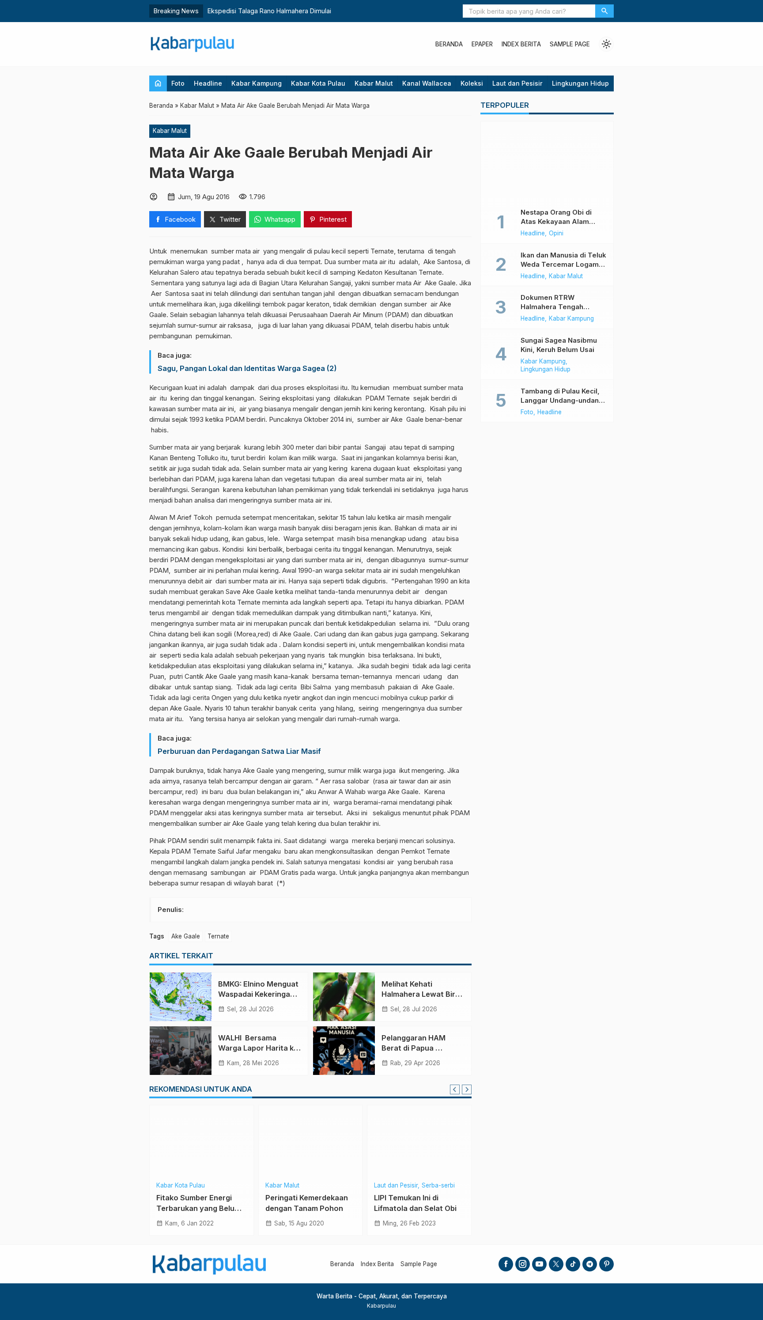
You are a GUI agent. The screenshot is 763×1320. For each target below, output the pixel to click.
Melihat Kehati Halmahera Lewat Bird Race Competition (421, 994)
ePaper (482, 44)
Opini (556, 234)
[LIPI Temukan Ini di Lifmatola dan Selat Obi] (419, 1140)
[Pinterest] (606, 1264)
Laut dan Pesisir (517, 83)
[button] (604, 11)
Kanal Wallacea (426, 83)
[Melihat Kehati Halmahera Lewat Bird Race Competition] (344, 996)
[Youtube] (539, 1264)
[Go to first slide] (467, 1089)
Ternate (218, 936)
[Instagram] (522, 1264)
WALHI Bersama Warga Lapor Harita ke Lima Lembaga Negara (258, 1048)
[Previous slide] (455, 1089)
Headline (208, 83)
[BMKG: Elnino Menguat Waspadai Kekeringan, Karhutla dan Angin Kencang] (181, 996)
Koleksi (472, 83)
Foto (178, 83)
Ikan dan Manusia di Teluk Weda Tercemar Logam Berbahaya (563, 264)
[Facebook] (506, 1264)
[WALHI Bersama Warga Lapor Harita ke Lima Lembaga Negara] (181, 1050)
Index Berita (521, 44)
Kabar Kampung (256, 83)
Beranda (449, 44)
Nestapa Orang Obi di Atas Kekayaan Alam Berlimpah (556, 221)
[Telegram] (589, 1264)
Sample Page (570, 44)
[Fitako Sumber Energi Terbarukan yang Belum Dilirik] (201, 1140)
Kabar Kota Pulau (318, 83)
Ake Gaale (185, 936)
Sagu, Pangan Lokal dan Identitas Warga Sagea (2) (247, 368)
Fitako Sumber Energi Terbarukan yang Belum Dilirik (198, 1207)
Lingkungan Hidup (580, 83)
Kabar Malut (374, 83)
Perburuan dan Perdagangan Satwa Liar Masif (239, 751)
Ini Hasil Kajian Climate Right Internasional (271, 11)
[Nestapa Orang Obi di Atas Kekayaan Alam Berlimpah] (547, 161)
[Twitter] (556, 1264)
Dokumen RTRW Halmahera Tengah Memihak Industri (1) (553, 306)
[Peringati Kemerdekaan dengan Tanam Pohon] (311, 1140)
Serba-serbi (438, 1186)
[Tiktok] (573, 1264)
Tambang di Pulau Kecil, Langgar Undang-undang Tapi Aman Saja (562, 400)
